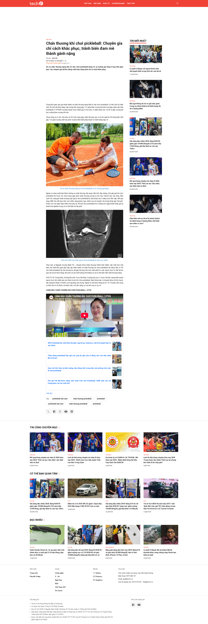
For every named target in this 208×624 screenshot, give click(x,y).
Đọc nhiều (36, 519)
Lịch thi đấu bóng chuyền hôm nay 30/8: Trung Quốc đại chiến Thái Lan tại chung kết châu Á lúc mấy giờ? (160, 459)
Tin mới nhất (138, 40)
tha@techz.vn (148, 582)
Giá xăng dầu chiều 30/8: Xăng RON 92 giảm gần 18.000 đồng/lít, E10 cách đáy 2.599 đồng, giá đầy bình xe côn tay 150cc (46, 506)
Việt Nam (97, 3)
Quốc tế (106, 3)
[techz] (36, 3)
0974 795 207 (137, 582)
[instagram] (60, 411)
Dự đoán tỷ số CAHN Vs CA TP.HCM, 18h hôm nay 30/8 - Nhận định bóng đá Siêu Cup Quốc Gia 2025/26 (122, 459)
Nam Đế (54, 58)
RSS (56, 584)
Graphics (99, 580)
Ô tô (69, 501)
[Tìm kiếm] (176, 3)
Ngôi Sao (58, 580)
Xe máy (132, 138)
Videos (98, 573)
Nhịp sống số (110, 547)
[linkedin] (71, 411)
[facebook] (54, 411)
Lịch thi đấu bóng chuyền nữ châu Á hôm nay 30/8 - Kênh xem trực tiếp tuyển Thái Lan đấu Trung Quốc (84, 459)
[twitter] (48, 411)
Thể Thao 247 (60, 587)
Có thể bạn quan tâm (44, 473)
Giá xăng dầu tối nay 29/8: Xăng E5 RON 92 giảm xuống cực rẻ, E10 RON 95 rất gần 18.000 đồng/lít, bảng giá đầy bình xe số (85, 552)
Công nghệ (59, 573)
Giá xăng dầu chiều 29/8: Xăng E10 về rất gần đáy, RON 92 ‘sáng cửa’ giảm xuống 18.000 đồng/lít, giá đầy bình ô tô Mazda (122, 506)
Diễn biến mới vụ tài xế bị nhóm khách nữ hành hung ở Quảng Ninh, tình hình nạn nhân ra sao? (145, 220)
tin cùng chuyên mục (44, 427)
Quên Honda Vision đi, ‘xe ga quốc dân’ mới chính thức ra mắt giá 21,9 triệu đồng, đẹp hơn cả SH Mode (47, 552)
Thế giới (146, 547)
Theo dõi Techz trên (53, 63)
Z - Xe (57, 576)
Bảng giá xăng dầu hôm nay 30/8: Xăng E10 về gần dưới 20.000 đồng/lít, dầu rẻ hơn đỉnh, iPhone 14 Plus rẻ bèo (123, 552)
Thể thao (87, 3)
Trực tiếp (131, 3)
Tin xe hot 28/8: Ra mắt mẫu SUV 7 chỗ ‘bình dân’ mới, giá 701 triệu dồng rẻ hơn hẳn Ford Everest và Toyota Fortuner (159, 506)
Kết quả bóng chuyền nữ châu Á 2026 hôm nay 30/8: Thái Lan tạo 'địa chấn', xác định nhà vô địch (145, 183)
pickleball (101, 399)
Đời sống (132, 66)
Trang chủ (34, 573)
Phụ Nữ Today (35, 576)
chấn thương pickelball (82, 399)
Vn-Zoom (58, 591)
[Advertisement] (84, 88)
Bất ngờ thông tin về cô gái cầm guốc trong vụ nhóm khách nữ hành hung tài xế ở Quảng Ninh (145, 106)
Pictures (99, 576)
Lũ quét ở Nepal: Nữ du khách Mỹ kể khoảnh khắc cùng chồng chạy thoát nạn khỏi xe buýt (160, 552)
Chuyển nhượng (118, 3)
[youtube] (66, 411)
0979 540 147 (131, 576)
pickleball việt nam (59, 399)
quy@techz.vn (128, 579)
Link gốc (49, 393)
